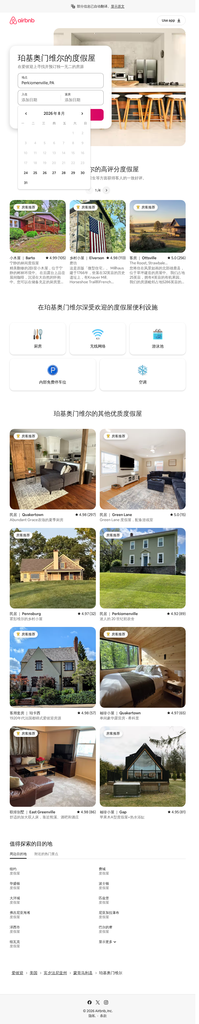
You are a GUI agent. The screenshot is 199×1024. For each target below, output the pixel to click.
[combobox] (61, 83)
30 (83, 173)
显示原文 (117, 6)
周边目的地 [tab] (18, 854)
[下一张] (106, 190)
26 (45, 173)
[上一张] (89, 190)
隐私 (92, 1016)
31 (25, 183)
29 (73, 173)
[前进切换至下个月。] (82, 113)
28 (64, 173)
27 (54, 173)
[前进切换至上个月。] (26, 113)
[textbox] (39, 100)
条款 (103, 1016)
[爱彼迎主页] (22, 20)
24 (26, 173)
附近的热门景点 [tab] (46, 854)
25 (35, 173)
